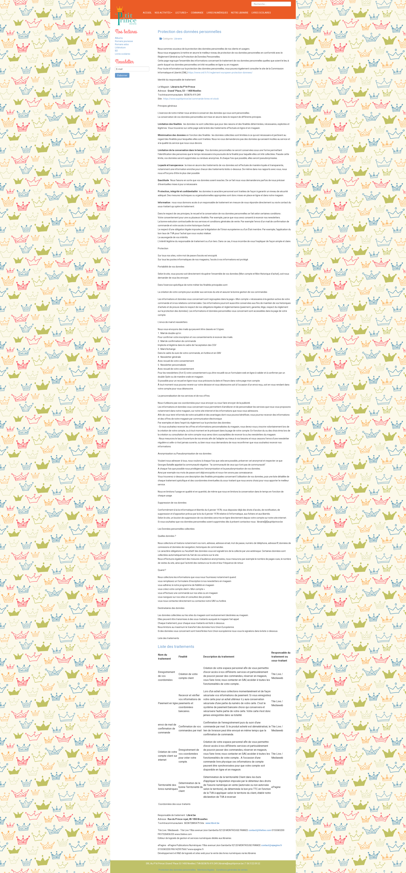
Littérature (120, 47)
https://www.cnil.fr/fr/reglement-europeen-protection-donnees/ (220, 72)
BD (116, 50)
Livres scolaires (261, 12)
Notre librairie (239, 12)
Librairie (178, 38)
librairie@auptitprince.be (231, 863)
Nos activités (163, 12)
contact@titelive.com (260, 830)
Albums (119, 38)
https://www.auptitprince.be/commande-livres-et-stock (191, 98)
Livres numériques (217, 12)
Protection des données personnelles (177, 870)
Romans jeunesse (124, 41)
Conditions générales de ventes (232, 870)
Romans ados (122, 44)
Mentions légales (205, 870)
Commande (197, 12)
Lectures (180, 12)
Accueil (147, 12)
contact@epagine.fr (271, 845)
